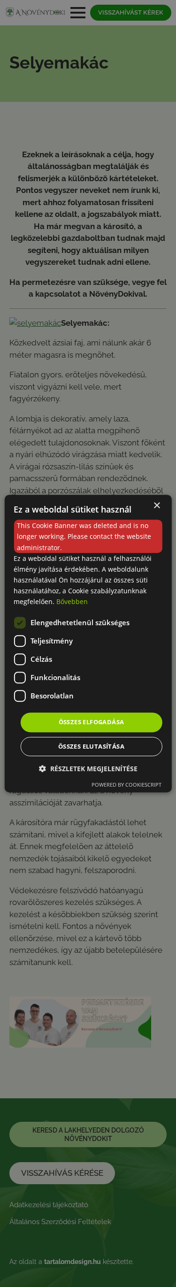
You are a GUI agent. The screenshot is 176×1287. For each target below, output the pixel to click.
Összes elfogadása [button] (91, 722)
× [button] (156, 505)
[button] (88, 768)
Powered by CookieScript (126, 784)
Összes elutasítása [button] (91, 746)
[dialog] (87, 643)
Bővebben (72, 601)
